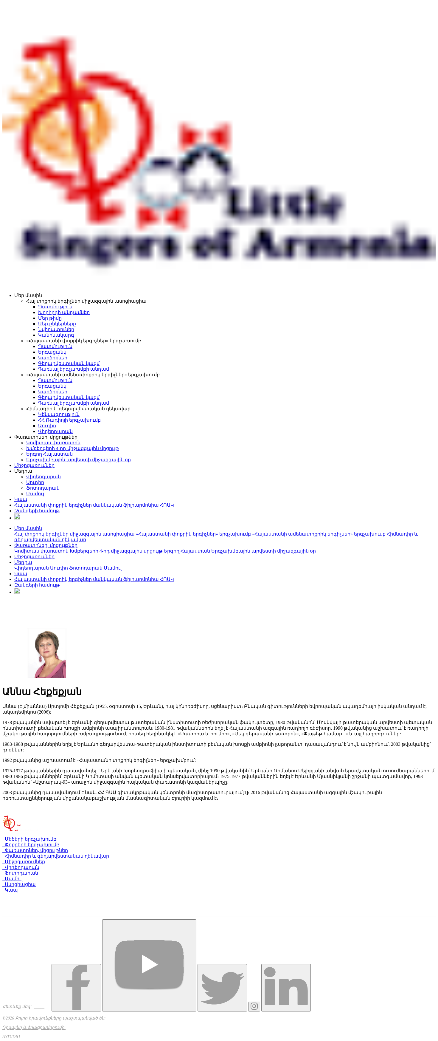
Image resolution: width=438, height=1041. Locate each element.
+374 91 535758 (21, 908)
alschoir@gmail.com (25, 913)
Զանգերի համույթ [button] (37, 584)
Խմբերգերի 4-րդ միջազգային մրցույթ (72, 448)
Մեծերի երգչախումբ (29, 839)
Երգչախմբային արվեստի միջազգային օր (78, 459)
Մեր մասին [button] (28, 528)
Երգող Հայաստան (49, 454)
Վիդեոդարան (55, 431)
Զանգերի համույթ (37, 510)
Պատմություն (55, 306)
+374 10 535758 (21, 903)
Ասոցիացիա (19, 884)
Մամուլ (35, 493)
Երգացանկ (52, 352)
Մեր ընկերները (57, 323)
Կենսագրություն (59, 414)
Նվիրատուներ (56, 329)
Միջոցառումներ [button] (34, 556)
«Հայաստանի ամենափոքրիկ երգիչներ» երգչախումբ (319, 533)
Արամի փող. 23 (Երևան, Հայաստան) (48, 896)
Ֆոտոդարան (43, 488)
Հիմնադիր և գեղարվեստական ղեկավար (55, 856)
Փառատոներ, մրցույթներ (35, 850)
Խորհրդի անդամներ (64, 312)
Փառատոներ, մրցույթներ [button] (45, 545)
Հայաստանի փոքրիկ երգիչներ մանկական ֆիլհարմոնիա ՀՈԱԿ (94, 505)
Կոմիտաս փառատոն (53, 442)
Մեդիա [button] (23, 562)
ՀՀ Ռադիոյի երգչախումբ (69, 420)
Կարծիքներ (52, 357)
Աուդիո (47, 425)
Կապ (20, 499)
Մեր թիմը (50, 318)
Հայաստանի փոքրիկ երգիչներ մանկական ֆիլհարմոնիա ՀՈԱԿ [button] (94, 579)
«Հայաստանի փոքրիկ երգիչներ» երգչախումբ (193, 533)
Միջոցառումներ (34, 465)
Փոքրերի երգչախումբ (30, 844)
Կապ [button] (20, 573)
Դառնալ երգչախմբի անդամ (73, 369)
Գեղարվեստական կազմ (69, 363)
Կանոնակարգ (56, 335)
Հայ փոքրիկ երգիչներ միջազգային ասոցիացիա (74, 533)
